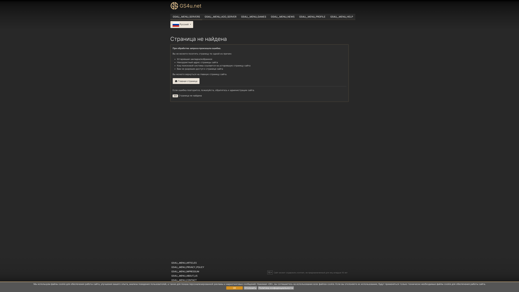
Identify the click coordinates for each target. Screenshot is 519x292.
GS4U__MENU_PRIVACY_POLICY (187, 267)
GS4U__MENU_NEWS (283, 16)
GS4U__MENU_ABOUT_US (184, 275)
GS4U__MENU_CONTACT (184, 280)
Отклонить (250, 288)
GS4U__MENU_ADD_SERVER (220, 16)
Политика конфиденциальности (276, 288)
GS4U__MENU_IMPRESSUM (185, 271)
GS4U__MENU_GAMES (253, 16)
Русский (184, 24)
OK (234, 288)
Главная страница (187, 81)
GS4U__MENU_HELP (341, 16)
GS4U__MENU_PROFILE (312, 16)
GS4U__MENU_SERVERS (186, 16)
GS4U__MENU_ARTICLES (184, 262)
